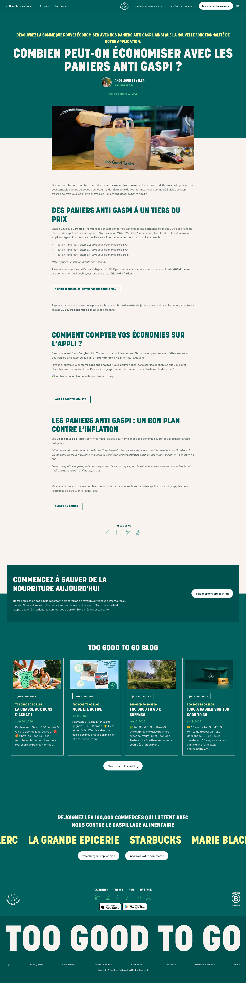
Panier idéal (91, 490)
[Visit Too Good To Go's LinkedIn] (98, 897)
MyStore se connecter (183, 5)
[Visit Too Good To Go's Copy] (138, 533)
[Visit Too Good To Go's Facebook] (108, 533)
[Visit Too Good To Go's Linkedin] (118, 533)
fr (237, 5)
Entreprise (61, 5)
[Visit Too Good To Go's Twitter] (128, 533)
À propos (44, 5)
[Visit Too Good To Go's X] (148, 897)
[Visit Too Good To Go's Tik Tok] (128, 897)
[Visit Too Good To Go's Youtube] (138, 897)
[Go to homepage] (124, 6)
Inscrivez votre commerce (148, 5)
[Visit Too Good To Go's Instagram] (108, 897)
